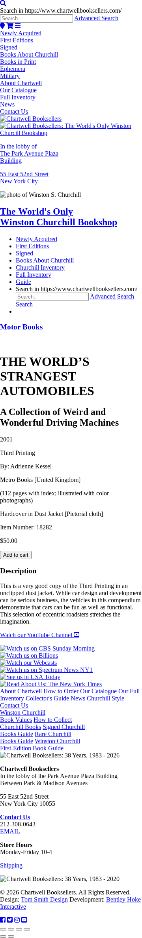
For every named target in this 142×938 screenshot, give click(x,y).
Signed (8, 47)
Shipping (11, 865)
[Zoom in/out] (3, 929)
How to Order (60, 691)
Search (24, 304)
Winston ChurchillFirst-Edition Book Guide (40, 745)
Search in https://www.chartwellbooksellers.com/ (60, 10)
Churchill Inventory (40, 267)
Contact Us (14, 111)
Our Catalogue (18, 90)
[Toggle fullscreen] (11, 929)
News (7, 104)
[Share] (19, 929)
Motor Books (21, 327)
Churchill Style (105, 698)
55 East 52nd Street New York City (24, 178)
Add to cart (15, 555)
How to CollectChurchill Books (36, 723)
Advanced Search (96, 18)
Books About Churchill (29, 54)
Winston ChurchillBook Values (22, 716)
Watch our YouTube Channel (37, 635)
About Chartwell (21, 83)
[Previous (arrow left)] (3, 936)
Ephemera (12, 68)
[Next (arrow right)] (11, 936)
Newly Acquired (20, 33)
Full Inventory (18, 97)
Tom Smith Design (44, 899)
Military (10, 75)
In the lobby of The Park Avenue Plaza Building (29, 153)
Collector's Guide (47, 698)
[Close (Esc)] (27, 929)
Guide (23, 281)
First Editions (16, 40)
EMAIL (10, 831)
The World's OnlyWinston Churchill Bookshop (58, 216)
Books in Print (18, 61)
